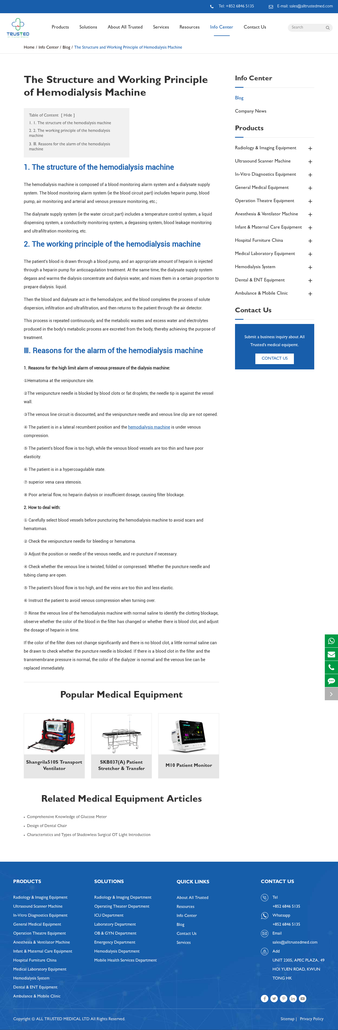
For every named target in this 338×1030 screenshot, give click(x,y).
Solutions (88, 27)
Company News (250, 111)
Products (60, 27)
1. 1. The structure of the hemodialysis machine (70, 123)
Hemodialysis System (255, 267)
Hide (68, 116)
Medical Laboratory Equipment (265, 254)
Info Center (221, 27)
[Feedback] (331, 680)
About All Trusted (125, 27)
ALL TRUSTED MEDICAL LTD (63, 1019)
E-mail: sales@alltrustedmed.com (305, 6)
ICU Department (109, 916)
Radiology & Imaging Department (123, 898)
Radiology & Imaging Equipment (265, 148)
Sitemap (287, 1019)
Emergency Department (114, 943)
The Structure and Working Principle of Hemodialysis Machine (128, 48)
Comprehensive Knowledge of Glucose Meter (67, 817)
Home (29, 48)
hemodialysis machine (149, 427)
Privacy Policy (311, 1019)
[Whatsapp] (331, 640)
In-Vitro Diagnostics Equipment (265, 175)
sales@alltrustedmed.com (295, 943)
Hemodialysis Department (117, 952)
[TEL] (331, 667)
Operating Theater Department (121, 907)
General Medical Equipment (262, 188)
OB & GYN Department (115, 934)
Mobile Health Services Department (125, 961)
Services (161, 27)
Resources (190, 27)
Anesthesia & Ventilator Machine (266, 214)
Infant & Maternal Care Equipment (268, 227)
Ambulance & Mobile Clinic (261, 293)
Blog (66, 48)
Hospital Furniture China (259, 241)
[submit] (328, 28)
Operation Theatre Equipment (264, 201)
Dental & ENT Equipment (260, 280)
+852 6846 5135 (286, 925)
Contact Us (255, 27)
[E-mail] (331, 654)
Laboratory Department (115, 925)
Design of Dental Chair (47, 826)
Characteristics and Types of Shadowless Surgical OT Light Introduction (89, 835)
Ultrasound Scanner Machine (263, 161)
